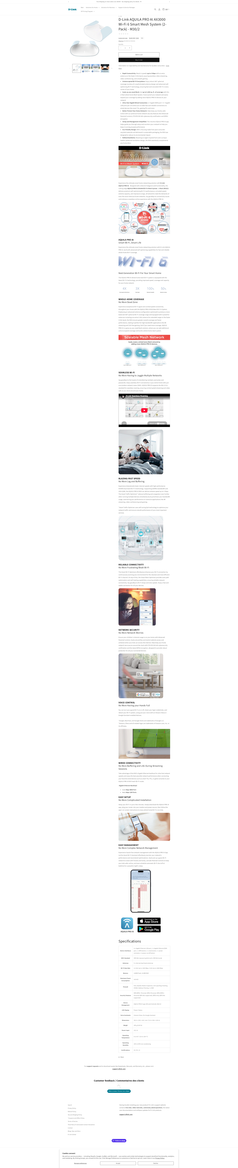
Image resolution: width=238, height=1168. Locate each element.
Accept (118, 1163)
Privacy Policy (159, 1158)
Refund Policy (72, 1111)
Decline (155, 1163)
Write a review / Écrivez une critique (119, 1091)
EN (166, 9)
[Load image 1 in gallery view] (76, 68)
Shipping (121, 41)
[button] (92, 7)
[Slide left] (70, 68)
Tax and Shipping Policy (75, 1115)
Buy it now (139, 60)
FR (168, 9)
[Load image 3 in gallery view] (95, 68)
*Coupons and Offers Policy (76, 1118)
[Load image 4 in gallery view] (105, 68)
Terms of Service (73, 1121)
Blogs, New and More (74, 1131)
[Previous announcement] (68, 2)
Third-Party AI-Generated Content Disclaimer (81, 1124)
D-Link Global (72, 1134)
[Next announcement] (169, 2)
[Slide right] (112, 68)
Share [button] (122, 1057)
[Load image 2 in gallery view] (86, 68)
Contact (70, 1128)
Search (70, 1105)
